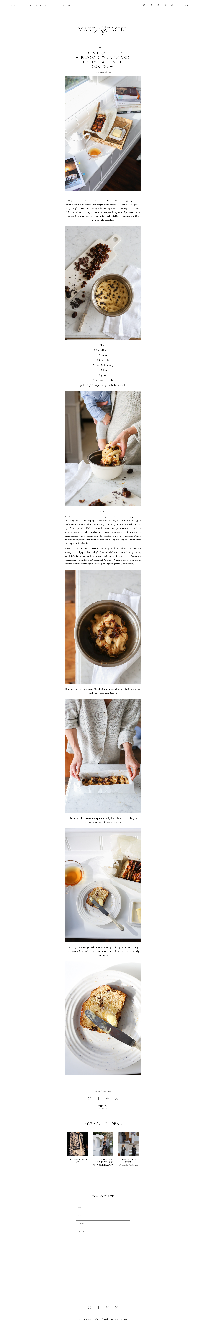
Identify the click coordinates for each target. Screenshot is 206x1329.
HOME (12, 5)
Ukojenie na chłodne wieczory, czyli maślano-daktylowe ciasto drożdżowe (103, 60)
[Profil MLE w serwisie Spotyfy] (165, 5)
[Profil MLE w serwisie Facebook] (151, 5)
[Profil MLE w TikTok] (172, 5)
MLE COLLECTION (38, 5)
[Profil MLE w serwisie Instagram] (144, 5)
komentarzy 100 (103, 1091)
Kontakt (124, 1319)
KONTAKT (66, 5)
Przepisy (103, 47)
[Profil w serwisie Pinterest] (158, 5)
